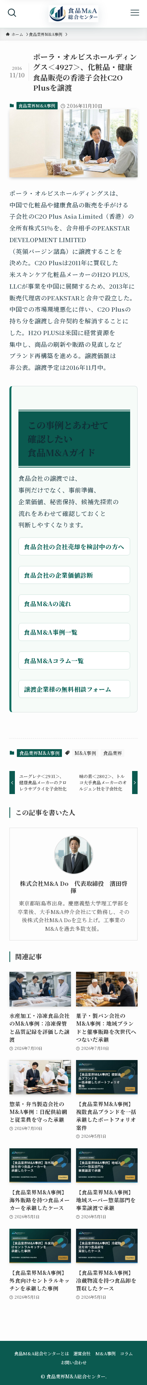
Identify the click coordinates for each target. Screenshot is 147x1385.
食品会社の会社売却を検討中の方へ (74, 546)
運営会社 (82, 1353)
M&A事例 (85, 753)
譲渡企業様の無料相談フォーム (67, 689)
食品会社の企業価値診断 (58, 575)
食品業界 (112, 753)
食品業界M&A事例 (36, 105)
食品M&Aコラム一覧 (54, 660)
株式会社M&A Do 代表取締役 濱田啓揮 (73, 887)
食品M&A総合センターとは (41, 1353)
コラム (126, 1353)
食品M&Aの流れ (47, 603)
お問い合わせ (74, 1362)
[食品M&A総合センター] (73, 14)
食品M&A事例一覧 (51, 632)
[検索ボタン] (12, 13)
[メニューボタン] (135, 13)
